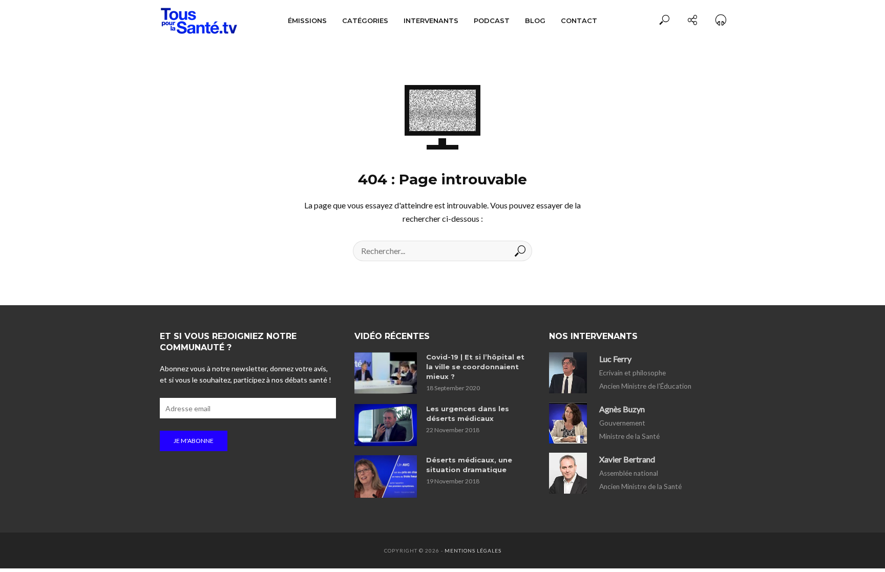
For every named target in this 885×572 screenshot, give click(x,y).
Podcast (492, 20)
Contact (579, 20)
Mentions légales (473, 550)
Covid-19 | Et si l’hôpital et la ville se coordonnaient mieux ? (475, 366)
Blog (535, 20)
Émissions (307, 20)
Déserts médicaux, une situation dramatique (469, 465)
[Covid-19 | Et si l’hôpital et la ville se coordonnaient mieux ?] (385, 373)
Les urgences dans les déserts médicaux (467, 413)
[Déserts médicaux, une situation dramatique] (385, 476)
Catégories (365, 20)
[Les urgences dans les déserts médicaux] (385, 425)
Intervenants (431, 20)
